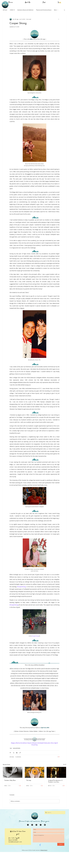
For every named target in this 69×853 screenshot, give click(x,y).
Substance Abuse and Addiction (25, 10)
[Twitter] (32, 825)
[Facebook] (36, 825)
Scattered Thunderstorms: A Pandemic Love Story (55, 781)
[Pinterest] (40, 825)
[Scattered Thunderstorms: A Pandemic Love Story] (56, 772)
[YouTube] (45, 825)
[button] (64, 10)
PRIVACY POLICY (43, 850)
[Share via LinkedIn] (16, 752)
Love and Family (16, 748)
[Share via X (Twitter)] (13, 752)
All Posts (5, 10)
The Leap (28, 780)
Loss (11, 748)
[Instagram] (28, 825)
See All (64, 764)
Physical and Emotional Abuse (43, 10)
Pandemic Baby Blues (10, 780)
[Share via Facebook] (10, 752)
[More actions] (58, 19)
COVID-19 (12, 10)
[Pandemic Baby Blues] (12, 772)
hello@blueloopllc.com (15, 842)
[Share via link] (20, 752)
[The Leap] (34, 772)
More (55, 10)
